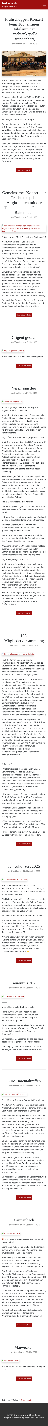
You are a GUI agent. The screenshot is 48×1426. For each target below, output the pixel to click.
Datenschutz (40, 1418)
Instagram (7, 1418)
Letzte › (30, 1400)
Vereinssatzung (18, 1418)
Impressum (29, 1418)
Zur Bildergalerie (24, 170)
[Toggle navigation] (44, 4)
